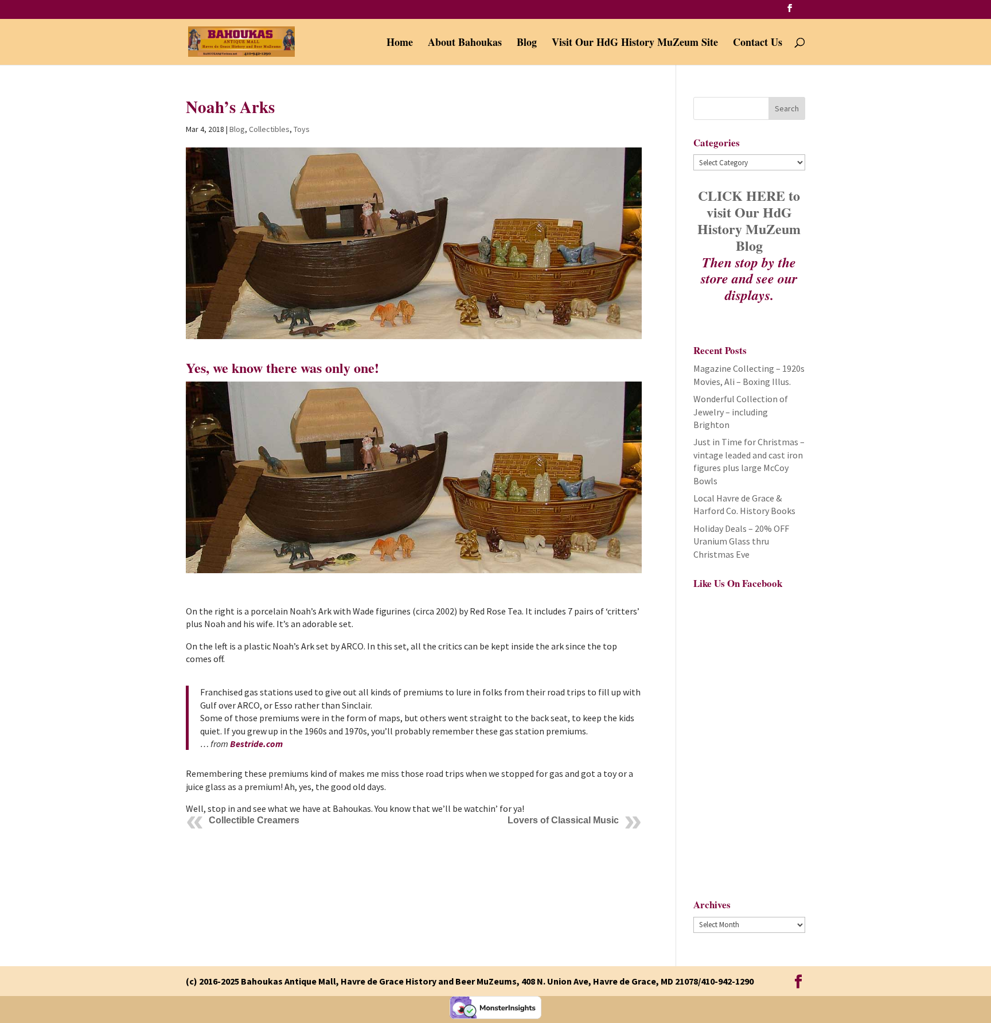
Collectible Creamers (254, 820)
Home (400, 43)
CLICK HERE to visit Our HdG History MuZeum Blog (749, 220)
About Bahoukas (465, 43)
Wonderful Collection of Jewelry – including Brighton (740, 411)
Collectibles (269, 129)
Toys (302, 129)
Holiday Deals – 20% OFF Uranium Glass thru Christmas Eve (741, 541)
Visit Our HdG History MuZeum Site (635, 43)
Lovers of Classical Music (563, 820)
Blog (527, 43)
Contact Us (757, 43)
